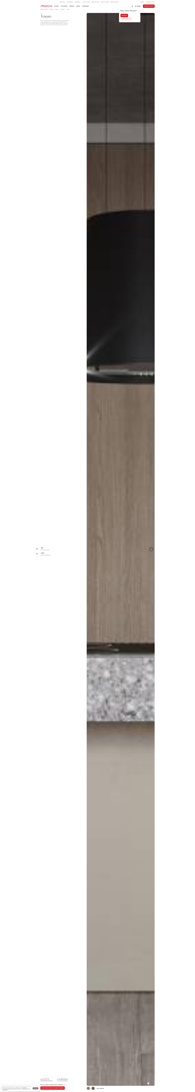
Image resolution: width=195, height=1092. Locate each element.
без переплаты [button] (64, 1080)
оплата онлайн (86, 2)
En (143, 1)
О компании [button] (85, 6)
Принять (35, 1088)
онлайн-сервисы (114, 2)
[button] (137, 6)
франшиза (62, 2)
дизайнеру (77, 2)
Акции (78, 6)
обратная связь (95, 2)
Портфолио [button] (64, 6)
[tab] (87, 1088)
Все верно (124, 15)
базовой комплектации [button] (46, 1080)
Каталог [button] (56, 6)
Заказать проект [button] (148, 6)
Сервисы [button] (71, 6)
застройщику (69, 2)
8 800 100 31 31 (150, 2)
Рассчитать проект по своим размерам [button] (53, 1088)
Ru (141, 1)
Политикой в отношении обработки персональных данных (14, 1088)
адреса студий (104, 2)
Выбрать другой (126, 19)
